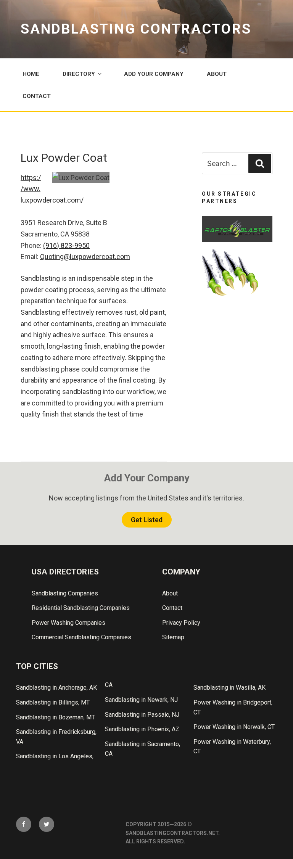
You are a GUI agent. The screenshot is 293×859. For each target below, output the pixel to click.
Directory (79, 74)
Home (31, 74)
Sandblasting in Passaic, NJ (142, 714)
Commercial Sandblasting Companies (81, 637)
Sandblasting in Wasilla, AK (229, 687)
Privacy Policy (181, 622)
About (217, 74)
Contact (37, 96)
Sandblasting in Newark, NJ (141, 699)
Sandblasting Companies (65, 593)
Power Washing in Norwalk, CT (234, 726)
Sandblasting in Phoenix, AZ (142, 729)
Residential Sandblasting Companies (81, 607)
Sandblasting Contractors (136, 29)
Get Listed (147, 520)
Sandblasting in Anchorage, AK (56, 687)
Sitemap (173, 637)
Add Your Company (154, 74)
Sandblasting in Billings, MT (53, 702)
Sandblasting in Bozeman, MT (55, 717)
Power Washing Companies (68, 622)
